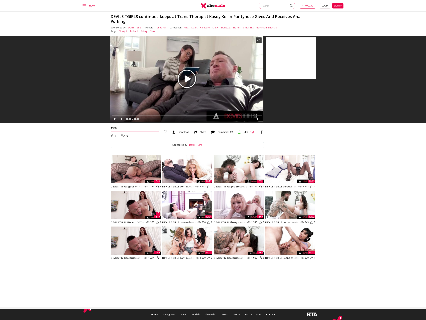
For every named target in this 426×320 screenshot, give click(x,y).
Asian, (194, 27)
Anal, (186, 27)
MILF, (215, 27)
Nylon (153, 31)
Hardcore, (205, 27)
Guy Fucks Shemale (266, 27)
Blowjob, (123, 31)
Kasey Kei (160, 27)
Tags (184, 314)
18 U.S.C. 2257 (253, 314)
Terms (224, 314)
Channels (210, 314)
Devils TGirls (134, 27)
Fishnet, (134, 31)
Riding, (144, 31)
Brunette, (225, 27)
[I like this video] (239, 132)
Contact (270, 314)
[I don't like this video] (253, 132)
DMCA (236, 314)
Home (154, 314)
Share (203, 132)
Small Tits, (248, 27)
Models (196, 314)
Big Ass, (237, 27)
